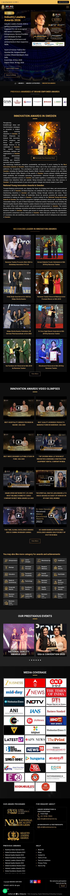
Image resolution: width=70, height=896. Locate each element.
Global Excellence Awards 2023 (15, 866)
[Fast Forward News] (56, 777)
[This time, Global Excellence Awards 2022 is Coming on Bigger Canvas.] (18, 515)
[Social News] (24, 786)
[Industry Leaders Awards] (18, 835)
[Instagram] (35, 881)
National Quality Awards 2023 (18, 653)
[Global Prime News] (14, 767)
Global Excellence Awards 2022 (15, 871)
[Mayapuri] (56, 758)
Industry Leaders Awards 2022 (15, 868)
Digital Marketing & (44, 894)
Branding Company (56, 894)
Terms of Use (42, 858)
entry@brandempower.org (48, 819)
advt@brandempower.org (48, 827)
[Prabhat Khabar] (14, 758)
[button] (29, 660)
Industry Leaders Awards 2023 (15, 860)
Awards (21, 83)
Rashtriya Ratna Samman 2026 (14, 850)
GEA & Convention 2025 (51, 654)
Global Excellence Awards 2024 (15, 858)
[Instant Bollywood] (35, 777)
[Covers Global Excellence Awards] (14, 702)
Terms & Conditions (44, 860)
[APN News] (35, 739)
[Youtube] (39, 881)
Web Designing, (32, 894)
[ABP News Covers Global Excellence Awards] (35, 682)
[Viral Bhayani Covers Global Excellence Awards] (14, 730)
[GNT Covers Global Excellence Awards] (56, 682)
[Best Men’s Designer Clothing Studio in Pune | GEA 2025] (18, 442)
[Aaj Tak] (35, 767)
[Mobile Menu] (67, 6)
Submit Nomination (63, 2)
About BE (41, 850)
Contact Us (41, 855)
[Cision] (56, 767)
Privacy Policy (42, 863)
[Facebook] (31, 881)
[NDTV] (35, 701)
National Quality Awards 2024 (14, 855)
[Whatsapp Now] (5, 891)
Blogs (40, 852)
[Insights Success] (14, 777)
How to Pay (41, 866)
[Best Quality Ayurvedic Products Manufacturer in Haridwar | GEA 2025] (51, 408)
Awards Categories (33, 83)
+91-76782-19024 (46, 816)
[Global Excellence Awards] (18, 811)
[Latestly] (14, 739)
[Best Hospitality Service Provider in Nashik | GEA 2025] (18, 408)
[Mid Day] (14, 692)
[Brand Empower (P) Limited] (7, 7)
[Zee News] (35, 692)
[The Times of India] (56, 692)
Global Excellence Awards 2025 (15, 852)
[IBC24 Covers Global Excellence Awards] (56, 720)
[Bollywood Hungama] (35, 758)
